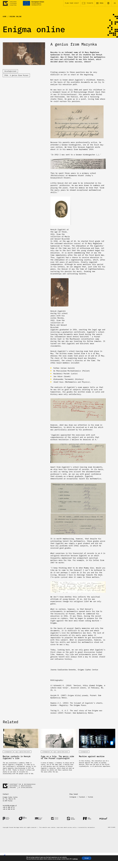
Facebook (82, 797)
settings (75, 859)
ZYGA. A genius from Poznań (16, 75)
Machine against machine (91, 756)
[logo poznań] (107, 818)
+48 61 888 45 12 (9, 807)
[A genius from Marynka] (24, 53)
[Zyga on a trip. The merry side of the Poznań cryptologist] (59, 738)
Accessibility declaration (87, 827)
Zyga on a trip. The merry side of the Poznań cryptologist (57, 757)
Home (4, 16)
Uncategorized (10, 71)
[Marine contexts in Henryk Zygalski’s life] (21, 738)
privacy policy (72, 827)
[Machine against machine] (97, 738)
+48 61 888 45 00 (9, 809)
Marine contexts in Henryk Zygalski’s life (16, 757)
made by (111, 827)
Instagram (72, 797)
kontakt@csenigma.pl (10, 805)
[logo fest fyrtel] (91, 818)
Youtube (90, 797)
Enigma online (16, 16)
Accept (87, 858)
